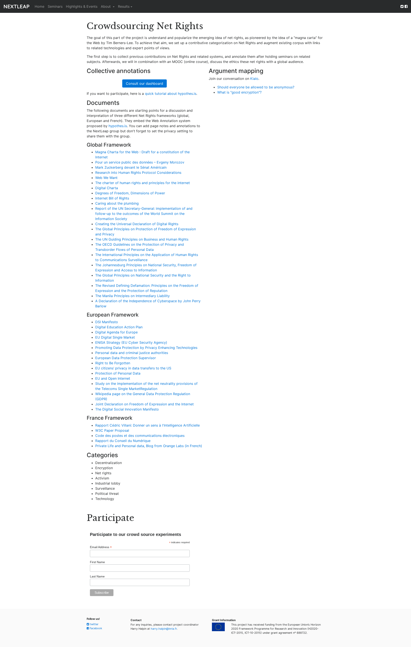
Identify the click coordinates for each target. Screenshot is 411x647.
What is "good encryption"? (239, 92)
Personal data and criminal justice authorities (131, 353)
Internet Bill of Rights (112, 198)
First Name (97, 562)
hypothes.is (118, 126)
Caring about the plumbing (117, 203)
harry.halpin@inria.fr (164, 628)
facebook (95, 628)
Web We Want (106, 178)
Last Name (97, 576)
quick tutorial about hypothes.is (170, 93)
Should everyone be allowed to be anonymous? (255, 87)
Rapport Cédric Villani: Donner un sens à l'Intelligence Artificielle (147, 425)
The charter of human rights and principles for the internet (142, 183)
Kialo (254, 78)
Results (124, 6)
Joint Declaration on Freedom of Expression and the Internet (144, 404)
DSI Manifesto (106, 322)
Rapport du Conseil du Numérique (122, 441)
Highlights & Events (81, 6)
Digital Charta (106, 188)
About (106, 6)
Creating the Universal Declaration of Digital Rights (136, 224)
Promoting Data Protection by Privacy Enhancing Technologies (146, 347)
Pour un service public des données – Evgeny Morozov (139, 162)
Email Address (101, 547)
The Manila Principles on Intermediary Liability (132, 296)
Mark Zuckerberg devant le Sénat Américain (131, 167)
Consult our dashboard (144, 83)
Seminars (55, 6)
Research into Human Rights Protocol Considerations (138, 172)
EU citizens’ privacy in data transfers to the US (133, 368)
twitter (93, 624)
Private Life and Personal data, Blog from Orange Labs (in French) (148, 446)
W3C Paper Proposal (112, 430)
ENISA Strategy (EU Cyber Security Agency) (131, 342)
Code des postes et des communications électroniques (140, 435)
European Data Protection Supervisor (125, 358)
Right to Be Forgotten (112, 363)
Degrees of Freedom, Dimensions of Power (130, 193)
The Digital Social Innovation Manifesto (127, 409)
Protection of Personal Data (117, 373)
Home (39, 6)
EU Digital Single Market (115, 337)
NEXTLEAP (16, 6)
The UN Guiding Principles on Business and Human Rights (141, 239)
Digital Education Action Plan (119, 327)
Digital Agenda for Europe (116, 332)
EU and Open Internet (112, 378)
